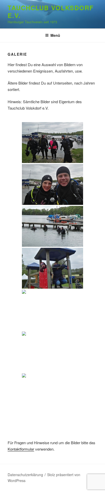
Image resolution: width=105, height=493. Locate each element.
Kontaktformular (21, 449)
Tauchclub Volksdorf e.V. (51, 11)
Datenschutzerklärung (25, 474)
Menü (55, 35)
